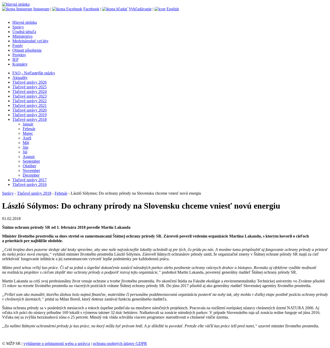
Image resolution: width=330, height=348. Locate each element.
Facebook (91, 9)
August (29, 156)
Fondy (17, 45)
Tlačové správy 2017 (29, 180)
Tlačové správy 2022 (29, 101)
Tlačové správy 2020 (29, 110)
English (173, 9)
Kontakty (20, 64)
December (31, 175)
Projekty (19, 55)
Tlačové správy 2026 (29, 82)
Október (29, 166)
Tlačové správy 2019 (29, 115)
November (31, 170)
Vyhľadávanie (140, 9)
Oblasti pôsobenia (27, 50)
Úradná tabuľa (24, 31)
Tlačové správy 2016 (29, 184)
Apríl (27, 138)
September (31, 161)
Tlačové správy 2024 (29, 91)
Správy (18, 27)
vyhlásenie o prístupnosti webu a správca (56, 343)
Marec (28, 133)
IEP (15, 59)
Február (29, 128)
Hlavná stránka (24, 22)
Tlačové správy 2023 (29, 96)
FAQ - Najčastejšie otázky (33, 73)
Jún (25, 147)
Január (28, 124)
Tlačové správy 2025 (29, 87)
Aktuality (20, 77)
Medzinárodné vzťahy (30, 41)
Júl (25, 152)
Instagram (41, 9)
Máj (26, 142)
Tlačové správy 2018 (29, 119)
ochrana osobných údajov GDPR (120, 343)
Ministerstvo (22, 36)
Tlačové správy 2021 (29, 105)
